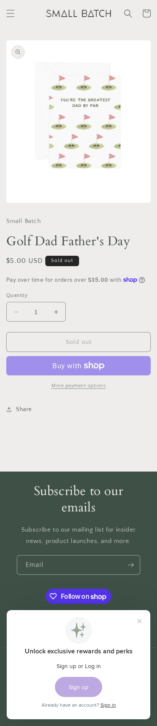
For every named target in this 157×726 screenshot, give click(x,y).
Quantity (17, 295)
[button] (10, 13)
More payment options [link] (78, 385)
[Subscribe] (130, 565)
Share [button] (24, 409)
